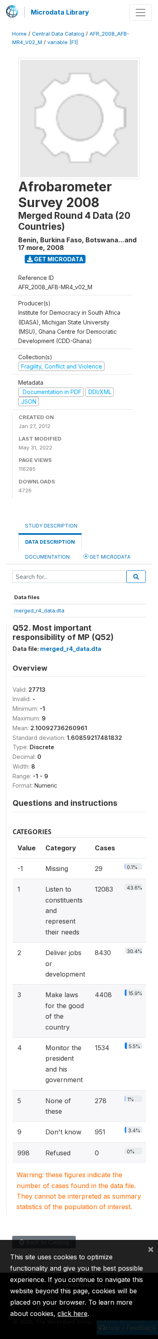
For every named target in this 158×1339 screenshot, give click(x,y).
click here (73, 1313)
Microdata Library (60, 12)
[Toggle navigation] (140, 12)
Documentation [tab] (47, 557)
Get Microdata (58, 259)
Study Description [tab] (51, 526)
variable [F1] (62, 42)
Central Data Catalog (58, 34)
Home (19, 34)
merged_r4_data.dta (39, 610)
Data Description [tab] (50, 542)
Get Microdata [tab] (109, 557)
